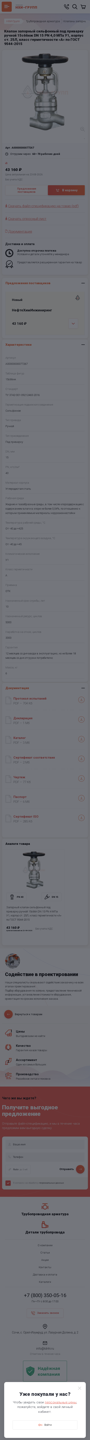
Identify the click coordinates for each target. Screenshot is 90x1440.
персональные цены (60, 1402)
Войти (48, 1424)
